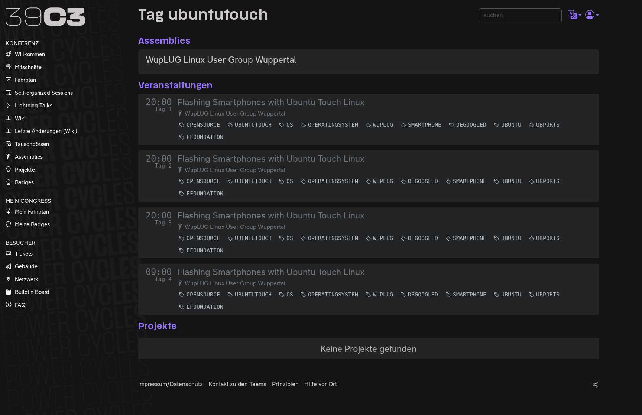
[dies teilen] (595, 384)
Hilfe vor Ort (320, 384)
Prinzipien (285, 384)
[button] (574, 15)
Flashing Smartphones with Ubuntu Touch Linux (270, 102)
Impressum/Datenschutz (170, 384)
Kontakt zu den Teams (237, 384)
